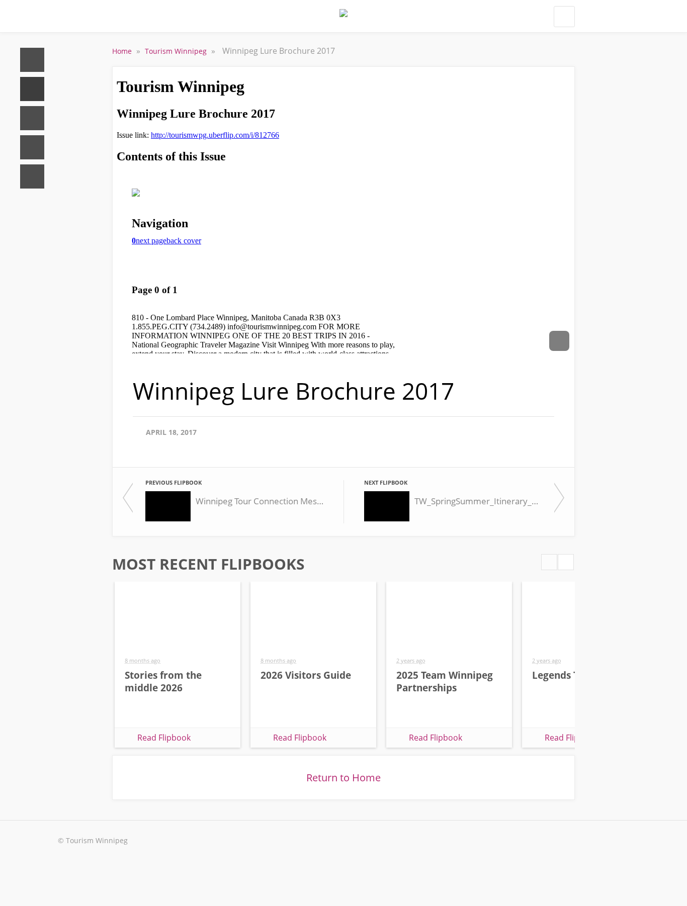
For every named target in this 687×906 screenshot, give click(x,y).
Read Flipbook (164, 737)
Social (32, 118)
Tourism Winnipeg (177, 51)
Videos (32, 147)
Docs (32, 89)
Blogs (32, 176)
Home (32, 60)
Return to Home (343, 777)
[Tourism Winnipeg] (343, 19)
